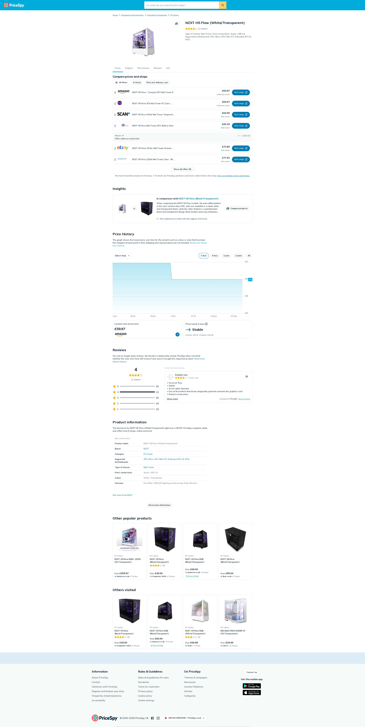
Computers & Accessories (132, 15)
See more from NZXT (123, 495)
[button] (121, 82)
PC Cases (174, 15)
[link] (182, 208)
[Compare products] (176, 24)
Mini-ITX (163, 459)
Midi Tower (149, 467)
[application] (182, 289)
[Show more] (115, 92)
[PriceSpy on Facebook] (152, 717)
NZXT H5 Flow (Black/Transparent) (198, 198)
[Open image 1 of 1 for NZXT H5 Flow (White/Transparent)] (143, 42)
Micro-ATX (153, 459)
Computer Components (157, 15)
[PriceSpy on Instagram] (158, 717)
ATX (145, 459)
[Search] (222, 5)
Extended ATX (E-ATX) (178, 459)
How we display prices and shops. (233, 175)
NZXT (146, 448)
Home (115, 15)
